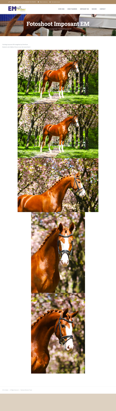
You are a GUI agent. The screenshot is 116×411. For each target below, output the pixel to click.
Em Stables (5, 390)
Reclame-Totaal (28, 390)
